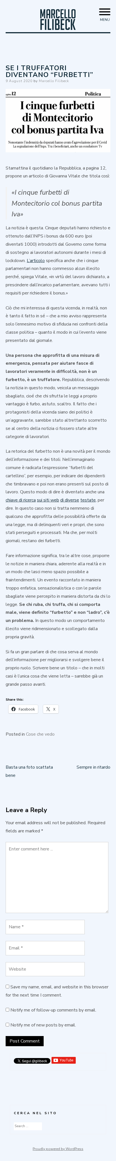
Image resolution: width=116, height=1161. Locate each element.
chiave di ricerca (21, 500)
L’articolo (36, 261)
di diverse (69, 500)
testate (88, 500)
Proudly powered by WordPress (58, 1149)
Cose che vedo (40, 734)
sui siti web (48, 500)
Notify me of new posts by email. (43, 1025)
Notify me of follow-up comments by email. (53, 1010)
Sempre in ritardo (93, 767)
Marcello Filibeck (54, 81)
